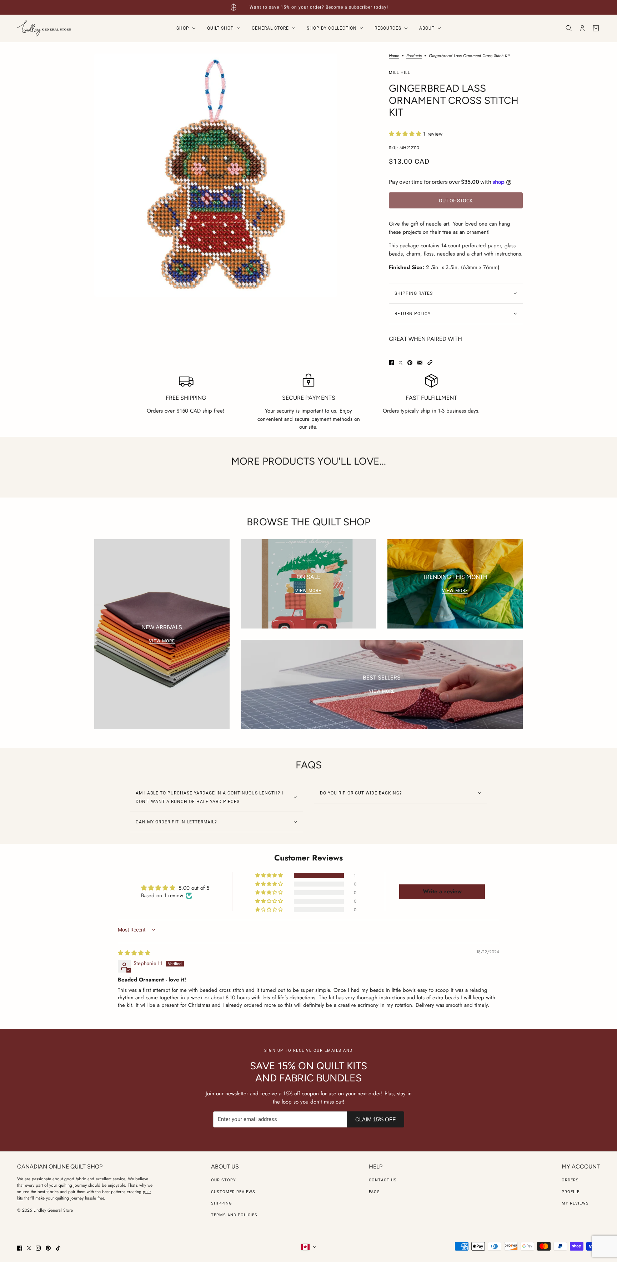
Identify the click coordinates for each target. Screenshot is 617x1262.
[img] (134, 953)
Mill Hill (399, 72)
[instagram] (38, 1248)
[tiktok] (58, 1248)
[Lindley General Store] (44, 28)
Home (394, 56)
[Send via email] (420, 363)
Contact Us (383, 1180)
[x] (29, 1248)
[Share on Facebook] (391, 363)
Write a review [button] (442, 891)
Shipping (221, 1203)
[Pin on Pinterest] (410, 363)
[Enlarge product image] (215, 175)
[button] (406, 134)
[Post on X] (400, 362)
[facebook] (20, 1248)
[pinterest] (48, 1248)
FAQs (374, 1192)
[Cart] (596, 28)
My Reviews (575, 1203)
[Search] (569, 28)
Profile (571, 1192)
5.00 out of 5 (194, 888)
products (414, 56)
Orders (570, 1180)
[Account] (582, 28)
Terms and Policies (234, 1215)
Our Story (223, 1180)
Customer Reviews (233, 1192)
